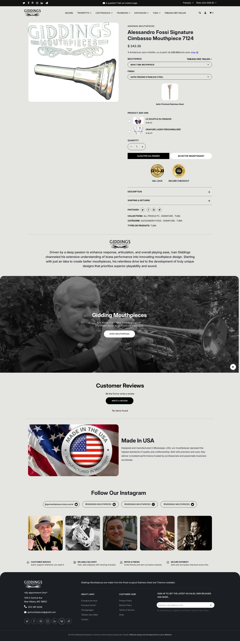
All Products (152, 216)
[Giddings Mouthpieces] (39, 12)
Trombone (122, 13)
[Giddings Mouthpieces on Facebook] (29, 3)
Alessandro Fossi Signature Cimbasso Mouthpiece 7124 (161, 35)
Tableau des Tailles (198, 59)
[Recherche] (200, 12)
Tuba (156, 13)
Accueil (69, 13)
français (187, 3)
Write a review (120, 401)
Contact (84, 619)
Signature (167, 216)
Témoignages (87, 610)
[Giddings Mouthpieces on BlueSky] (62, 621)
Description (169, 191)
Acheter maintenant (191, 156)
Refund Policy (125, 605)
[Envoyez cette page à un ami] (159, 210)
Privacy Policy (125, 600)
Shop (121, 614)
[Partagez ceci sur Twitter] (142, 210)
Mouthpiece (135, 59)
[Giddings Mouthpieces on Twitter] (25, 3)
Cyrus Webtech (165, 635)
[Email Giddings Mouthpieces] (47, 3)
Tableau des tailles (175, 13)
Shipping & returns (169, 200)
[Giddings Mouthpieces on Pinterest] (34, 3)
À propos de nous (89, 600)
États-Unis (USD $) (205, 3)
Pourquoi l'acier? (88, 605)
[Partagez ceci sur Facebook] (148, 210)
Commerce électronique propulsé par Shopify (111, 635)
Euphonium (140, 13)
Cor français (103, 13)
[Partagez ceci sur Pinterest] (153, 210)
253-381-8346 (35, 607)
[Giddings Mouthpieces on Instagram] (38, 3)
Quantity (133, 140)
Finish (131, 71)
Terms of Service (126, 610)
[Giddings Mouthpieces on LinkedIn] (43, 3)
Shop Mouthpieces (119, 334)
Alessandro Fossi (151, 220)
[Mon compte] (205, 12)
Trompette (83, 13)
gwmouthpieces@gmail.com (42, 612)
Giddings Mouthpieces (141, 26)
